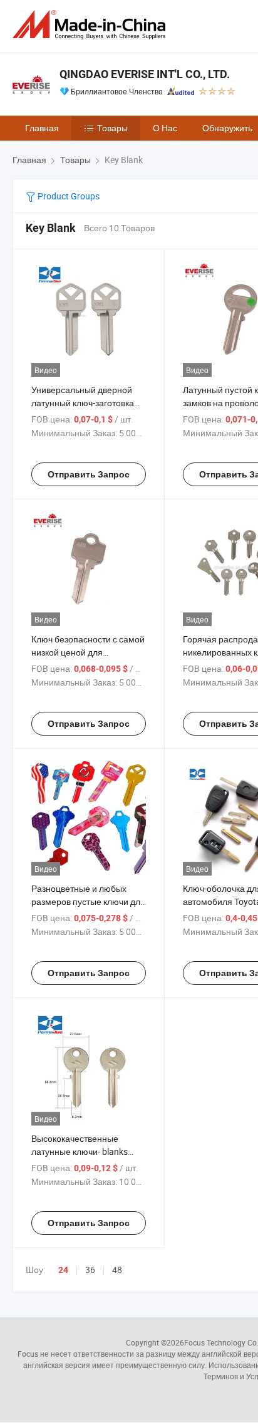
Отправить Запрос (89, 474)
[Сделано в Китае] (91, 24)
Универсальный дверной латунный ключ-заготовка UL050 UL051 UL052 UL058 (85, 403)
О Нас (165, 128)
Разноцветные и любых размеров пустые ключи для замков (88, 901)
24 (63, 1270)
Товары (112, 128)
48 (117, 1270)
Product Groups (68, 196)
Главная (42, 128)
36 (90, 1270)
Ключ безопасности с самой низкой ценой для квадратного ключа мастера (88, 652)
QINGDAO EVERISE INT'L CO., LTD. (144, 74)
